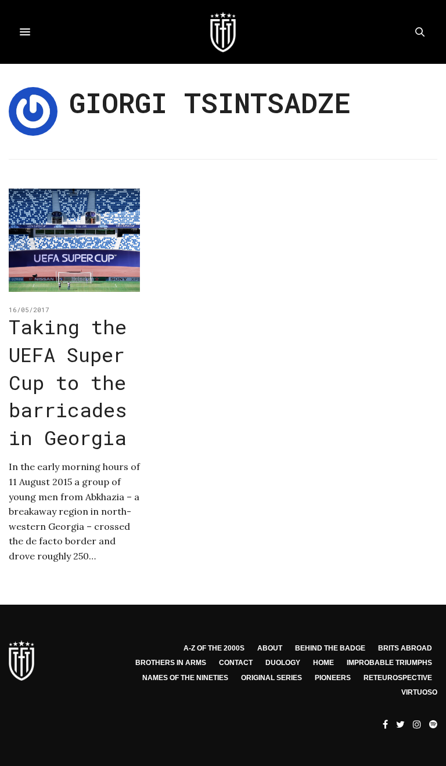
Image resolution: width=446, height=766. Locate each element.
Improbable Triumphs (389, 663)
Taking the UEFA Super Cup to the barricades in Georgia (68, 381)
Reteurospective (398, 678)
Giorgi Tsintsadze (210, 102)
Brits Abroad (405, 648)
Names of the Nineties (185, 678)
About (269, 648)
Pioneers (333, 678)
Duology (282, 663)
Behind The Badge (330, 648)
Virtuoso (419, 692)
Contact (236, 663)
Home (323, 663)
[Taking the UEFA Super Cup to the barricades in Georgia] (74, 240)
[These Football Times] (223, 32)
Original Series (271, 678)
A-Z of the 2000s (214, 648)
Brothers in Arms (170, 663)
